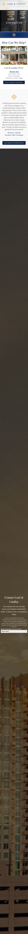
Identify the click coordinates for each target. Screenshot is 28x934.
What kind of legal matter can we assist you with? (11, 629)
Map (21, 78)
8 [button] (17, 138)
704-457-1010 (14, 72)
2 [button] (8, 138)
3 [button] (10, 138)
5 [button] (13, 138)
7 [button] (16, 138)
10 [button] (20, 138)
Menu (6, 8)
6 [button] (14, 138)
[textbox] (12, 631)
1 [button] (7, 138)
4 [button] (11, 138)
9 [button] (19, 138)
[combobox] (14, 631)
